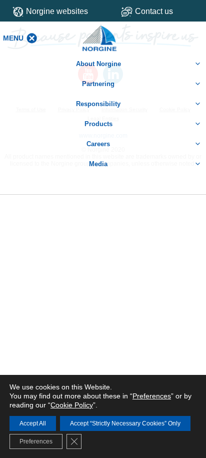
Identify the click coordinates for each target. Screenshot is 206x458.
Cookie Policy (71, 405)
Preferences (151, 396)
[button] (13, 38)
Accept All (33, 423)
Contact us (154, 11)
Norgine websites (57, 11)
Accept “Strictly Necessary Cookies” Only (125, 423)
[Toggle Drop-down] (159, 11)
